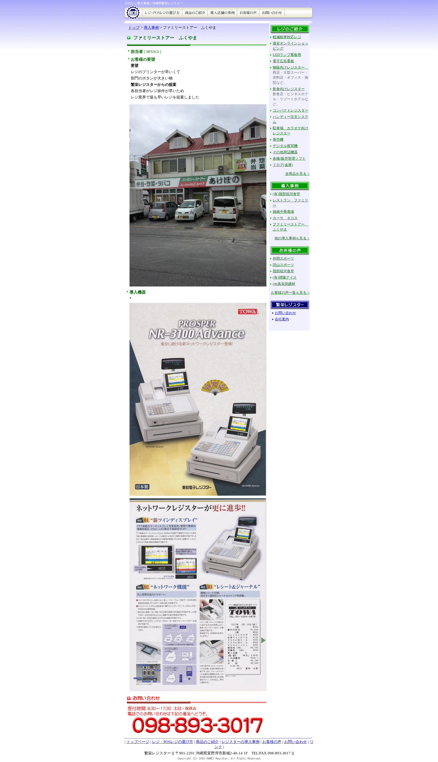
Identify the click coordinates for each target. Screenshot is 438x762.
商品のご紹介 (207, 742)
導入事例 (151, 28)
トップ (134, 28)
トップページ (137, 742)
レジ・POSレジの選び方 (172, 742)
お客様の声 (271, 742)
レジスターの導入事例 (241, 742)
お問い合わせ (295, 742)
